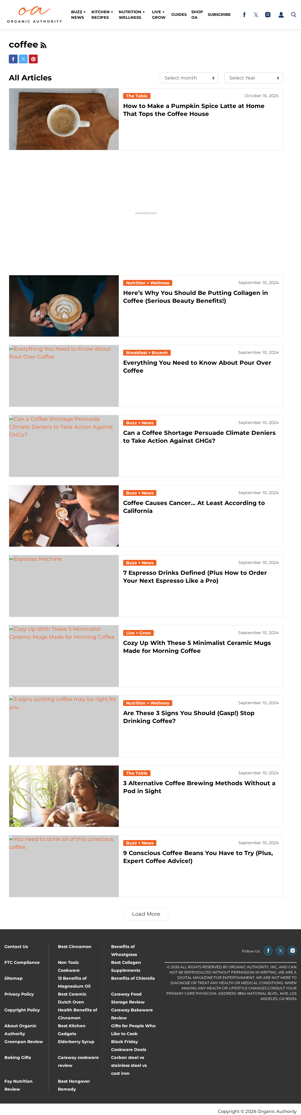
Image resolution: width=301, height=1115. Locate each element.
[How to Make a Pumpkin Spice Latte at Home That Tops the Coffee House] (64, 119)
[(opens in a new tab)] (244, 14)
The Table (137, 96)
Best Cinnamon (74, 946)
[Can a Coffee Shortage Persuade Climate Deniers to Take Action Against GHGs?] (64, 446)
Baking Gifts (17, 1057)
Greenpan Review (23, 1041)
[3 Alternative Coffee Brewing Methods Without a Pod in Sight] (64, 796)
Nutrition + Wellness (132, 14)
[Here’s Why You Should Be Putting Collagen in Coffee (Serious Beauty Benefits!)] (64, 306)
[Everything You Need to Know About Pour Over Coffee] (64, 376)
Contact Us (16, 946)
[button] (281, 15)
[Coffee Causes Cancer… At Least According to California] (64, 516)
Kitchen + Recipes (102, 14)
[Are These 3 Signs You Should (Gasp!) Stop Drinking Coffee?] (64, 726)
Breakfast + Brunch (147, 352)
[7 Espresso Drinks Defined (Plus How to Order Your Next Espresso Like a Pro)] (64, 586)
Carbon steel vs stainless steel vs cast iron (129, 1065)
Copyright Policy (22, 1010)
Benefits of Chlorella (133, 978)
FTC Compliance (22, 962)
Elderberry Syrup (76, 1041)
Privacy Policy (19, 994)
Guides (179, 14)
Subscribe (219, 14)
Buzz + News (78, 14)
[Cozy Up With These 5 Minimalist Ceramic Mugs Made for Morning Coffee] (64, 656)
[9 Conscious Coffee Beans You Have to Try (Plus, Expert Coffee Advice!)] (64, 866)
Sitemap (13, 978)
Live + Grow (158, 14)
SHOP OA (197, 14)
